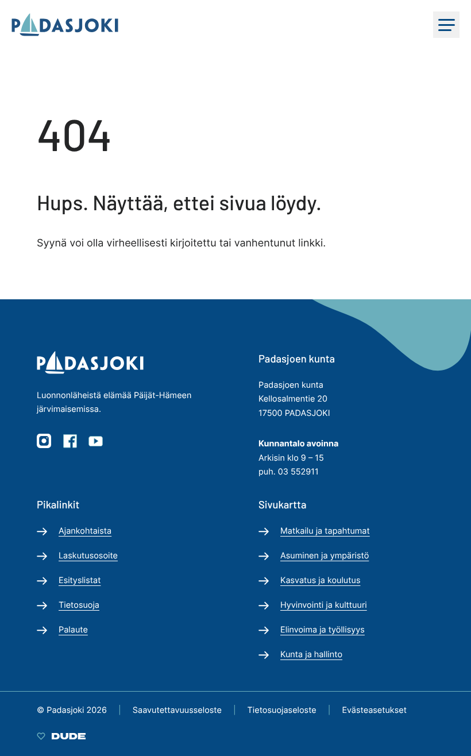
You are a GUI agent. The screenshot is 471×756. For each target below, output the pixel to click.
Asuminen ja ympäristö (324, 556)
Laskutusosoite (88, 556)
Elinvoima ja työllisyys (322, 630)
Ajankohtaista (85, 531)
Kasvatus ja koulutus (320, 580)
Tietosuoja (79, 605)
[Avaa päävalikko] (446, 24)
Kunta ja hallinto (311, 654)
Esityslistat (80, 580)
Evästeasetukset (374, 710)
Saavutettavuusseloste (177, 710)
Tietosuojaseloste (282, 710)
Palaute (73, 630)
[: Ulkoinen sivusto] (61, 736)
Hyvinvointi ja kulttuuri (323, 605)
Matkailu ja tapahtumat (325, 531)
